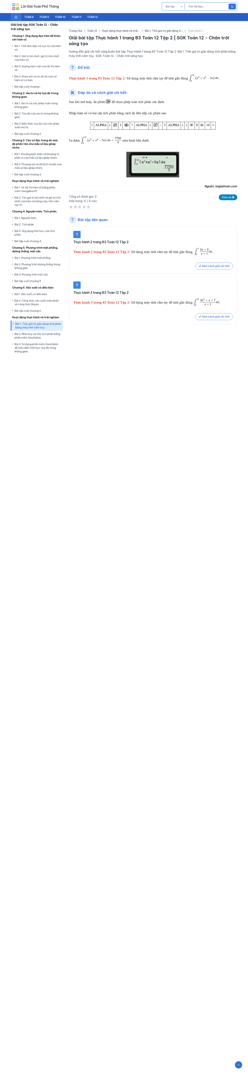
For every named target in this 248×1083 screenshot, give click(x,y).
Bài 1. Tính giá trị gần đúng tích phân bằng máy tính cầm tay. (164, 30)
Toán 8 (29, 17)
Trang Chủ (75, 30)
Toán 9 (44, 17)
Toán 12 (92, 17)
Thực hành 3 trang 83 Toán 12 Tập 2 (101, 293)
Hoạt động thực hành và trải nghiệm (121, 30)
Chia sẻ (227, 197)
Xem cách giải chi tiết (216, 266)
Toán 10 (60, 17)
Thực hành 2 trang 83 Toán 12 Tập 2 (101, 242)
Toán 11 (76, 17)
